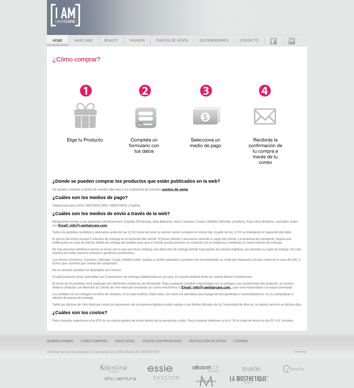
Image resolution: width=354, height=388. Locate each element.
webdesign (300, 351)
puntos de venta (175, 189)
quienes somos (60, 341)
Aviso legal (125, 341)
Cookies (241, 341)
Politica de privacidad (162, 341)
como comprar (94, 341)
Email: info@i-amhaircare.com (82, 225)
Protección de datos (207, 341)
